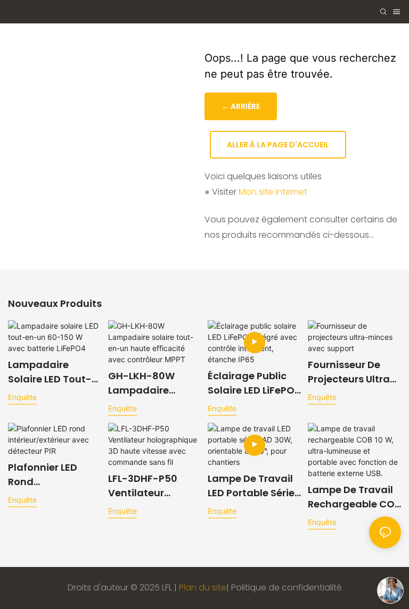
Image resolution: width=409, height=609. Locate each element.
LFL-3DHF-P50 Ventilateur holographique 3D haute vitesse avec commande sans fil (153, 486)
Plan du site (202, 587)
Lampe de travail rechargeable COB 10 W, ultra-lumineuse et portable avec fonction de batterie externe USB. (354, 497)
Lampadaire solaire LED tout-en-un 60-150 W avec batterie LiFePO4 (50, 372)
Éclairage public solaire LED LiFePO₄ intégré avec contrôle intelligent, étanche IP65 (253, 383)
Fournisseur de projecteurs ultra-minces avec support (352, 372)
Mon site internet (273, 192)
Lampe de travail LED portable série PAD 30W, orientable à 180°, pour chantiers (251, 486)
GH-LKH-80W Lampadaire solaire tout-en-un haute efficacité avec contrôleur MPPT (149, 383)
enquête (22, 397)
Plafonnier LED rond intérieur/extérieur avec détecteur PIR (54, 475)
